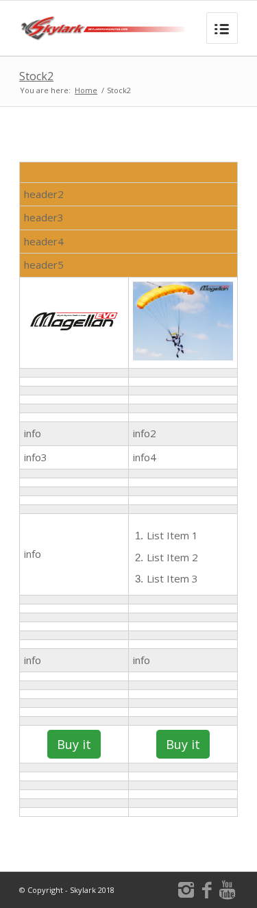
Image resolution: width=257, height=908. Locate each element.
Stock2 (36, 76)
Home (86, 90)
